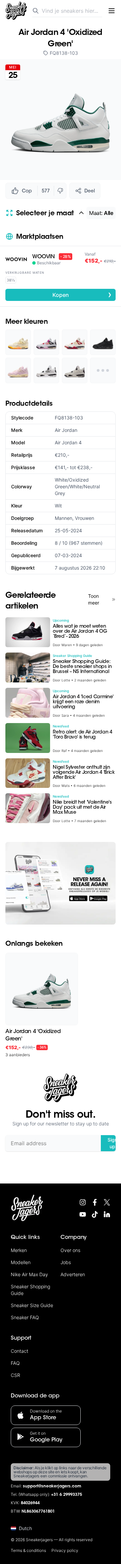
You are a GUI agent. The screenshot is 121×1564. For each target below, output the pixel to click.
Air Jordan (66, 430)
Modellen (21, 1262)
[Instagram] (82, 1202)
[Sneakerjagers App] (60, 883)
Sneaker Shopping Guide (30, 1290)
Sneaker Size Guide (32, 1305)
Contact (19, 1351)
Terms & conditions (28, 1550)
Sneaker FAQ (25, 1317)
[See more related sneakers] (103, 370)
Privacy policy (64, 1550)
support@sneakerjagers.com (52, 1486)
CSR (15, 1375)
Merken (19, 1250)
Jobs (66, 1262)
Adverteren (73, 1274)
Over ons (70, 1250)
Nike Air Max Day (29, 1274)
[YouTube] (82, 1214)
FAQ (15, 1363)
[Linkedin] (107, 1214)
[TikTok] (94, 1214)
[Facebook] (94, 1202)
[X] (107, 1202)
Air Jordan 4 (68, 442)
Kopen (82, 294)
